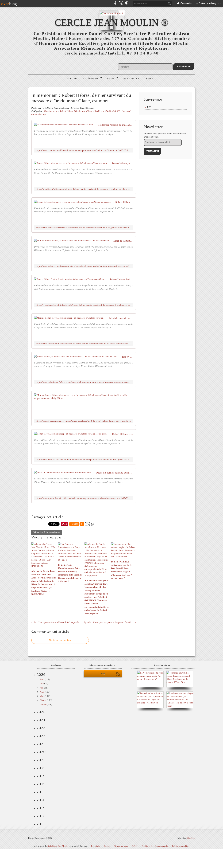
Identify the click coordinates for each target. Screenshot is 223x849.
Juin (42, 683)
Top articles (95, 845)
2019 (40, 760)
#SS (118, 111)
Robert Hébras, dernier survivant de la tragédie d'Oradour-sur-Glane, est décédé (124, 202)
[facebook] (115, 3)
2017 (40, 776)
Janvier (43, 704)
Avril (42, 691)
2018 (40, 768)
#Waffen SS (110, 111)
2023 (41, 728)
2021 (40, 744)
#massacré (126, 111)
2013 (40, 808)
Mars (42, 696)
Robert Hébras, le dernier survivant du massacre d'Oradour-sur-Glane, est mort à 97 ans (127, 356)
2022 (41, 736)
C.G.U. (135, 845)
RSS (149, 107)
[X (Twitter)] (121, 3)
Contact (150, 78)
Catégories (89, 78)
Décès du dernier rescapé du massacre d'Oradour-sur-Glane (114, 472)
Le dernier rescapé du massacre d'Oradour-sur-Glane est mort (115, 124)
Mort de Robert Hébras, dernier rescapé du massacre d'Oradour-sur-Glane (121, 318)
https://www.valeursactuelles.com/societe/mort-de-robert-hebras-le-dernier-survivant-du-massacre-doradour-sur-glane (83, 266)
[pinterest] (127, 3)
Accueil (72, 78)
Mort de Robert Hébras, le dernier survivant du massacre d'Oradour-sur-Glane (123, 240)
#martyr (42, 114)
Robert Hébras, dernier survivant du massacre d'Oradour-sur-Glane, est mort (122, 163)
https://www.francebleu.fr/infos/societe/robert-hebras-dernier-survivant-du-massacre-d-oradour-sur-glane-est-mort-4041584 (83, 305)
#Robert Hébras (65, 111)
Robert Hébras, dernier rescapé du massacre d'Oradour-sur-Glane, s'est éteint (122, 434)
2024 (41, 720)
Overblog (191, 837)
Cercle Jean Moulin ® (111, 22)
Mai (42, 687)
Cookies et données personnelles (155, 845)
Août (42, 679)
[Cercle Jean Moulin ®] (112, 12)
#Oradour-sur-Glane (83, 111)
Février (43, 700)
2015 (40, 792)
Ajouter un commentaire (60, 640)
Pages (109, 78)
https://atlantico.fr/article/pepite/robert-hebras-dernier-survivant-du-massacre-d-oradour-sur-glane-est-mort (83, 189)
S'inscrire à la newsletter (46, 532)
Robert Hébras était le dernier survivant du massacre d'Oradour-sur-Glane (121, 279)
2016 (40, 784)
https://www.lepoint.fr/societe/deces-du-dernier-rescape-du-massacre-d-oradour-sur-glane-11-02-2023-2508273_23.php (83, 498)
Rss (103, 673)
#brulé (34, 114)
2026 (41, 674)
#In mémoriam (50, 111)
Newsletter (131, 78)
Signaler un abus (121, 845)
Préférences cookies (180, 845)
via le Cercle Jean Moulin (57, 845)
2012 (40, 816)
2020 (41, 752)
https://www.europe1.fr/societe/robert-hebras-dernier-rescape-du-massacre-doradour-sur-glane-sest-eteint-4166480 (83, 459)
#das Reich (98, 111)
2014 (40, 800)
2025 (41, 712)
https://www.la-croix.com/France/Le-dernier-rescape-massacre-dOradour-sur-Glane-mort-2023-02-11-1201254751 (83, 150)
